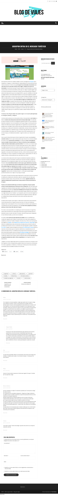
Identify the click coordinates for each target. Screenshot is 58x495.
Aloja (4, 297)
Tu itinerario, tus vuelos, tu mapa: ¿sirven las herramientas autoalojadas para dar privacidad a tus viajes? (48, 139)
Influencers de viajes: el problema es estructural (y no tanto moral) (48, 127)
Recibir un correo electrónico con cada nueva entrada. (17, 471)
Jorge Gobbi (23, 61)
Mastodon (22, 487)
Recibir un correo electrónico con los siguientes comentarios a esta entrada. (19, 468)
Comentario (7, 443)
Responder (5, 318)
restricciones (27, 278)
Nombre (6, 455)
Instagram (5, 115)
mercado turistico (25, 276)
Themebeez (54, 491)
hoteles (5, 276)
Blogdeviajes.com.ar (45, 161)
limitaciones (14, 276)
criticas (14, 273)
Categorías (43, 97)
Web (5, 461)
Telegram (14, 115)
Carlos (4, 421)
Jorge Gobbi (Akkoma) (46, 167)
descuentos (22, 273)
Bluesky (9, 115)
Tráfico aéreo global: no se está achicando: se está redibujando (48, 121)
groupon (31, 273)
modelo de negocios (8, 278)
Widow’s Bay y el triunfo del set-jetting (49, 133)
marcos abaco (6, 386)
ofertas (18, 278)
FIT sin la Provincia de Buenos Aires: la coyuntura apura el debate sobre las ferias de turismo (47, 115)
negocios (20, 58)
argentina (6, 273)
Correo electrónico (25, 455)
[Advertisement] (29, 33)
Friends (43, 148)
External (43, 163)
